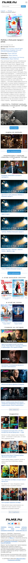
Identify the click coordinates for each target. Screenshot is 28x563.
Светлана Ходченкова (7, 51)
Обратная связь (20, 558)
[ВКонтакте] (9, 523)
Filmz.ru (11, 537)
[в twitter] (12, 523)
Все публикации (14, 273)
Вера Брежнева (5, 50)
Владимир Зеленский (15, 50)
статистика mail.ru (21, 530)
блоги (2, 528)
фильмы (17, 527)
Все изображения (14, 151)
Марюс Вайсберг (12, 53)
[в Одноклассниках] (19, 523)
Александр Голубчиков (11, 541)
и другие (15, 51)
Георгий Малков (5, 59)
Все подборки (14, 512)
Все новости (14, 409)
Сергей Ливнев (12, 57)
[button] (25, 141)
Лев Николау (20, 57)
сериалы (24, 527)
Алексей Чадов (19, 48)
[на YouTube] (15, 523)
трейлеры (3, 527)
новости (10, 527)
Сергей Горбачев (5, 542)
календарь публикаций (7, 530)
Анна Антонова (10, 48)
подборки (24, 528)
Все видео (14, 128)
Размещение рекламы (14, 560)
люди (12, 528)
